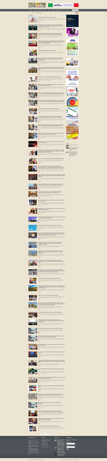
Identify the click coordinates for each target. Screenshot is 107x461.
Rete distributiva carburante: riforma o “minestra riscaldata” (50, 312)
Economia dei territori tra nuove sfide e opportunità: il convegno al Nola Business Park (51, 345)
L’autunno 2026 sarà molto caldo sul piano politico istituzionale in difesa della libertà (33, 452)
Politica (45, 10)
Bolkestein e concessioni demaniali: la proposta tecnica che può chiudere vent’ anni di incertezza (50, 85)
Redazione (65, 459)
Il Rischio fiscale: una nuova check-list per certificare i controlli (50, 328)
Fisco (64, 10)
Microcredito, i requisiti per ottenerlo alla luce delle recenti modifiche (49, 403)
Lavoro (49, 10)
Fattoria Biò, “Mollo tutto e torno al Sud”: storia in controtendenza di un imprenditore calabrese (61, 448)
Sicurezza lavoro (59, 10)
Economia (30, 10)
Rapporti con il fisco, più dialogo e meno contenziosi (48, 295)
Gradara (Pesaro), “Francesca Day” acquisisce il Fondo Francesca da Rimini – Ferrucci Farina (51, 142)
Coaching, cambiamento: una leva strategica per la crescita (49, 225)
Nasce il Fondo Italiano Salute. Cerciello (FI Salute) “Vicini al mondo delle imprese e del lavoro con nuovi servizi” (51, 134)
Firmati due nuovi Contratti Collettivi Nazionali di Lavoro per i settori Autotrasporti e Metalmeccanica (51, 378)
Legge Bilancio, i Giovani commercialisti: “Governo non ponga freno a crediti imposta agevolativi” (51, 209)
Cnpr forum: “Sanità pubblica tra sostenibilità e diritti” (48, 108)
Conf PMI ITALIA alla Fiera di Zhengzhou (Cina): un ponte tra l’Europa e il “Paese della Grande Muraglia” (51, 217)
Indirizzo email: (68, 445)
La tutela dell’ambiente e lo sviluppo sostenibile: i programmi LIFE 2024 (51, 369)
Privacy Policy (69, 459)
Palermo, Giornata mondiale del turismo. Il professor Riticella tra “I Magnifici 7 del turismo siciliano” (51, 419)
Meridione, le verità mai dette (73, 145)
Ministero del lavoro (39, 12)
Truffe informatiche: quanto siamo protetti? (46, 50)
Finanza (35, 10)
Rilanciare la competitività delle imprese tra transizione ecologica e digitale (51, 386)
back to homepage (63, 15)
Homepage (61, 459)
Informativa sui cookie (76, 459)
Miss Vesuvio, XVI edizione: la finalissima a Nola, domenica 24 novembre (61, 455)
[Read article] (33, 17)
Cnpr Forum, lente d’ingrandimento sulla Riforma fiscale (49, 426)
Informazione (40, 10)
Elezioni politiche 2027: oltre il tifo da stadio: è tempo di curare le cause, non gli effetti (33, 443)
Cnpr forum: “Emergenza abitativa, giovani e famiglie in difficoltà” (51, 158)
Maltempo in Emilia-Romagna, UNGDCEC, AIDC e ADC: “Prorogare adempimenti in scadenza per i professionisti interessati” (51, 395)
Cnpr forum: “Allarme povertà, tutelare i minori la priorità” (49, 278)
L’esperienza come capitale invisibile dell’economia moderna (50, 76)
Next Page (50, 434)
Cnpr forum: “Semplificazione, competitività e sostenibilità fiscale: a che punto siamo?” (51, 201)
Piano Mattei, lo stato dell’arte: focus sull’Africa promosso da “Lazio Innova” (51, 352)
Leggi (39, 30)
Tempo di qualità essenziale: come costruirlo (47, 17)
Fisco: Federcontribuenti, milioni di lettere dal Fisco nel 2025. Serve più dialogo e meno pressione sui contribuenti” (51, 336)
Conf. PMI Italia (34, 12)
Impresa (53, 10)
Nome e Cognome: (69, 442)
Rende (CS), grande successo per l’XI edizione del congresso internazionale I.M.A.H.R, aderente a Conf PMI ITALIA (50, 192)
